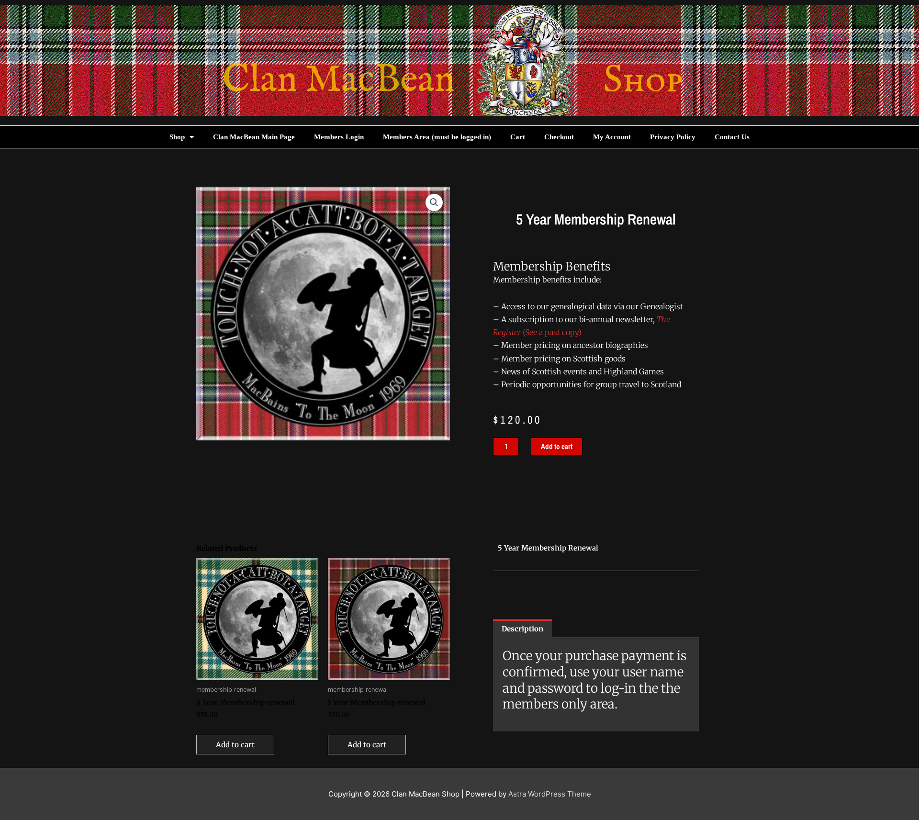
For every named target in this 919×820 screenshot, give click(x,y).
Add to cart (556, 446)
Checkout (559, 137)
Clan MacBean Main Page (254, 137)
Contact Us (732, 137)
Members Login (339, 137)
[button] (434, 202)
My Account (612, 137)
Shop (177, 137)
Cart (517, 137)
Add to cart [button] (235, 744)
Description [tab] (522, 628)
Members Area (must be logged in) (437, 137)
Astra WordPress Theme (549, 793)
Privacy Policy (672, 137)
